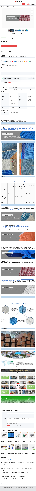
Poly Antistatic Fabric (4, 480)
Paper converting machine (30, 462)
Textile (4, 6)
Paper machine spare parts (4, 462)
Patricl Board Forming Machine (31, 464)
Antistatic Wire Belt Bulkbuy (5, 482)
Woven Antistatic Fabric (22, 480)
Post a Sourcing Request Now (26, 425)
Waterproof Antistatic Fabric (13, 480)
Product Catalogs (13, 459)
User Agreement (23, 487)
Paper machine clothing (12, 462)
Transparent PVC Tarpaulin (24, 472)
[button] (32, 89)
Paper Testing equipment (4, 464)
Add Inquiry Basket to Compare (18, 33)
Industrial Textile (8, 6)
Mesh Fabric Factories (13, 476)
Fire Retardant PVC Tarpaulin (5, 472)
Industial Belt (20, 464)
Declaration (27, 487)
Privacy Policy (31, 487)
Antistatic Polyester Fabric (23, 478)
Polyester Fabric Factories (5, 476)
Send (8, 425)
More (1, 484)
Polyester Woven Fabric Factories (6, 478)
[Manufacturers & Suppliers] (18, 1)
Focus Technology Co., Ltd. (12, 487)
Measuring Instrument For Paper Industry (23, 462)
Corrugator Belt (11, 464)
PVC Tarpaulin (12, 6)
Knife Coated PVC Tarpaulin (15, 472)
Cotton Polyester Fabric (21, 476)
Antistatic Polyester (15, 478)
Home (1, 6)
